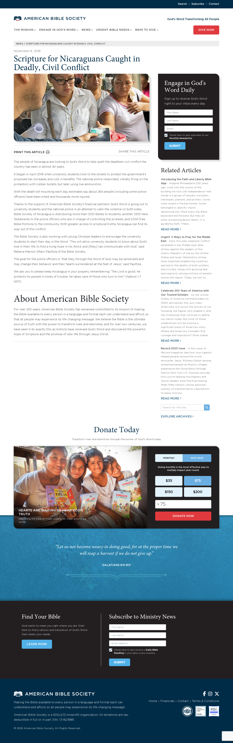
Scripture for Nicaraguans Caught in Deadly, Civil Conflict (66, 44)
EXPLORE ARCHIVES (176, 416)
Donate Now (183, 516)
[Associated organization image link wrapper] (187, 711)
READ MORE (170, 229)
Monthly (169, 458)
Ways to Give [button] (145, 30)
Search (182, 4)
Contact (214, 4)
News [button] (86, 30)
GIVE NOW (206, 30)
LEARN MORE (37, 644)
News (19, 44)
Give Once (197, 458)
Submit (175, 146)
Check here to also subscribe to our (188, 136)
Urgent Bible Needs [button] (112, 30)
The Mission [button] (23, 30)
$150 (169, 492)
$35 (169, 480)
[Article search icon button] (207, 407)
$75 (198, 480)
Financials (167, 701)
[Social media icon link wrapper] (204, 694)
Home (153, 701)
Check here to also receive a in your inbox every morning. (136, 651)
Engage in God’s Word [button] (57, 30)
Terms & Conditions (205, 701)
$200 (197, 492)
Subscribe (197, 4)
